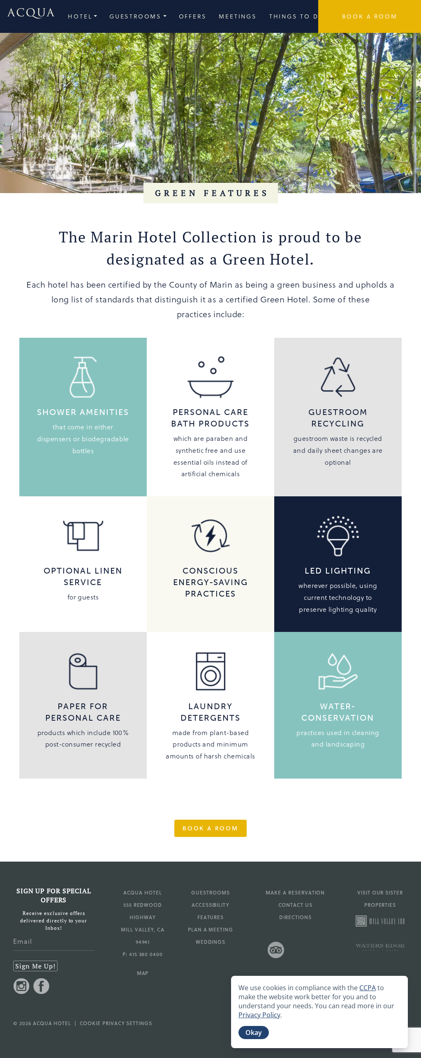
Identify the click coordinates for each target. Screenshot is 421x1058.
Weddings (211, 941)
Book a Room (210, 828)
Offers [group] (193, 16)
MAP (143, 973)
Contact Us (295, 904)
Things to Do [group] (297, 16)
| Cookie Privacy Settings (111, 1023)
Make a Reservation (295, 892)
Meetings (238, 16)
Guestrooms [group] (135, 16)
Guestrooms (210, 892)
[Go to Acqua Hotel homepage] (27, 16)
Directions (295, 917)
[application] (319, 1012)
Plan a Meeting (210, 929)
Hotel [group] (80, 16)
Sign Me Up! (35, 965)
